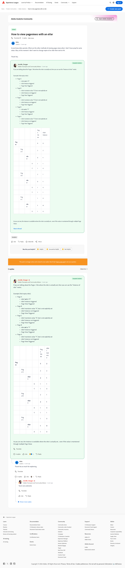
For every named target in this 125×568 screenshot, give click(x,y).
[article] (47, 367)
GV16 (17, 42)
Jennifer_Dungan (23, 64)
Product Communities (11, 9)
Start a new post (60, 262)
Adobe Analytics (22, 9)
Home (2, 9)
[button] (114, 9)
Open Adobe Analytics (105, 19)
